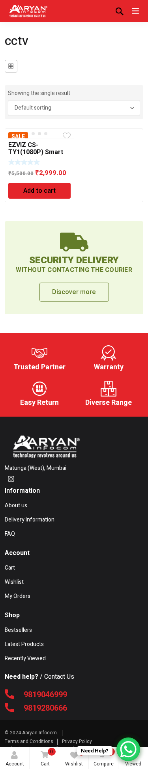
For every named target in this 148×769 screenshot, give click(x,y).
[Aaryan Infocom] (28, 11)
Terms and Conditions (29, 741)
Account (15, 763)
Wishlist (74, 757)
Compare (104, 757)
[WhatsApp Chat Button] (128, 749)
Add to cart (39, 191)
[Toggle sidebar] (11, 66)
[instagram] (11, 479)
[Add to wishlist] (67, 136)
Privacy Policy (77, 741)
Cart (47, 757)
